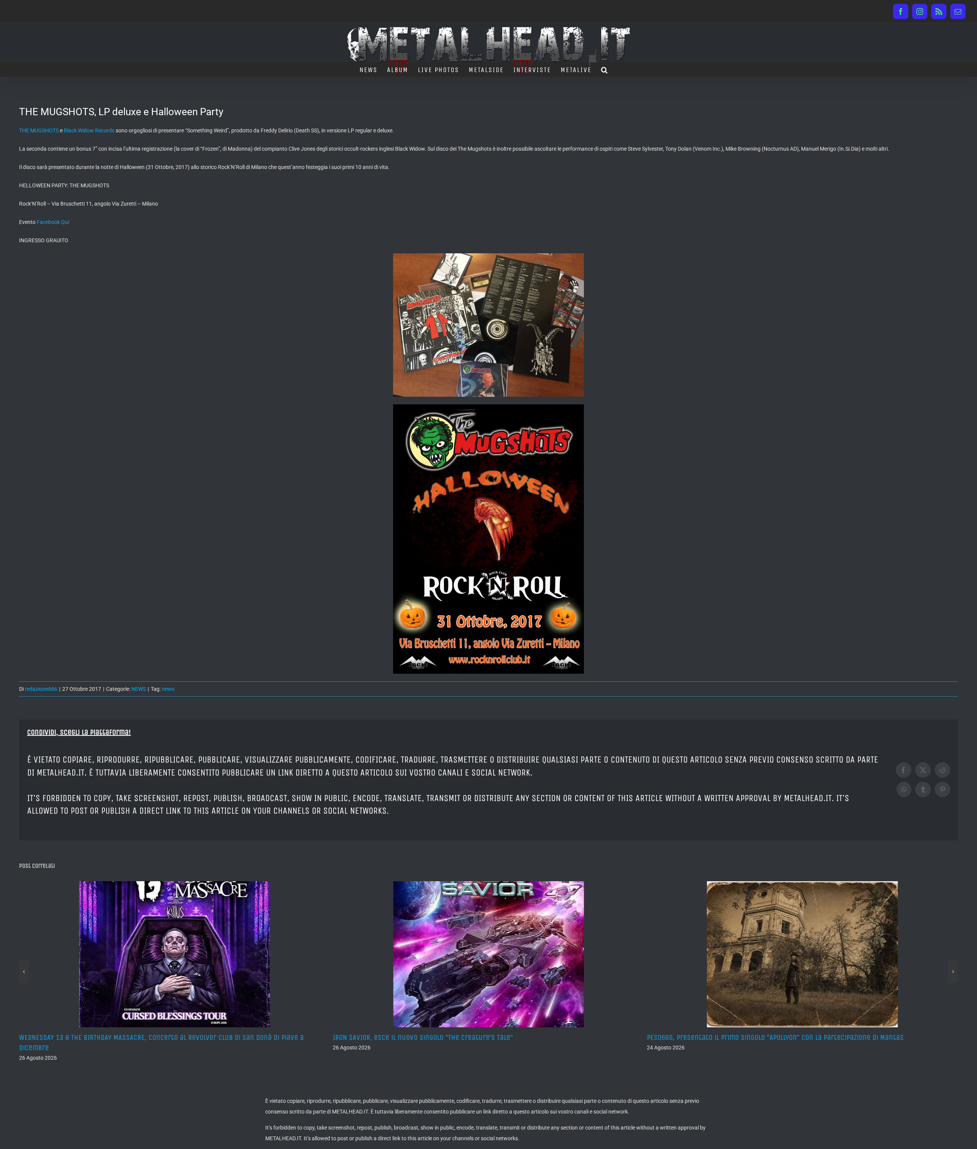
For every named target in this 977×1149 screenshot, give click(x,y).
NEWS (138, 689)
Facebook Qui (53, 222)
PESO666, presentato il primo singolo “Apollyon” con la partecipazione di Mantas (461, 1037)
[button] (604, 69)
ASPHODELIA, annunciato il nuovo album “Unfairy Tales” (735, 1037)
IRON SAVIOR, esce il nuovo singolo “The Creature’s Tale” (109, 1037)
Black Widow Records (89, 130)
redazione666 (41, 689)
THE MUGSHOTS (39, 130)
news (168, 689)
